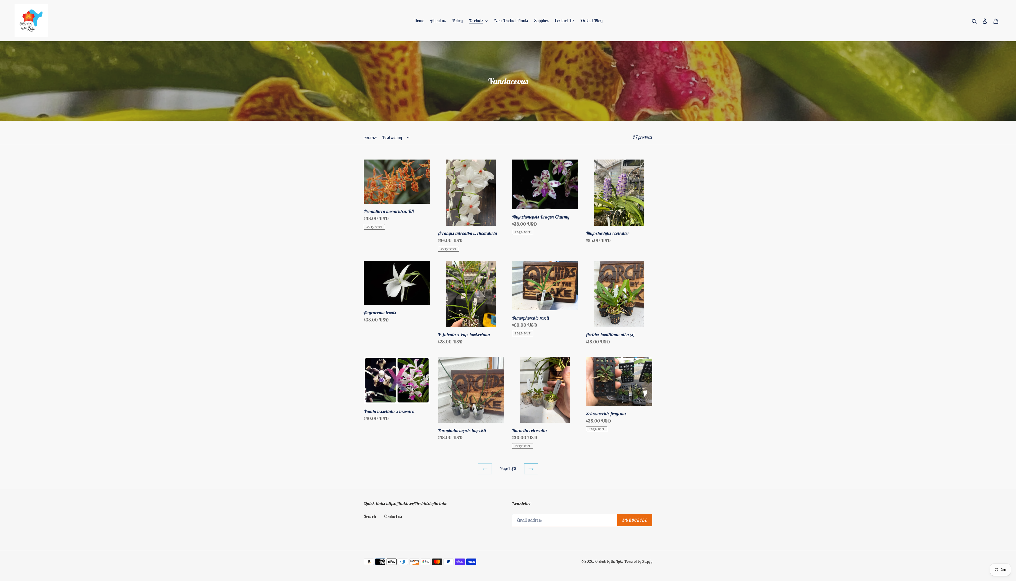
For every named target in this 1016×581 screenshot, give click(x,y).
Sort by (370, 138)
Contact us (393, 516)
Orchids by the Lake (609, 561)
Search (370, 516)
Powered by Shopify (638, 561)
